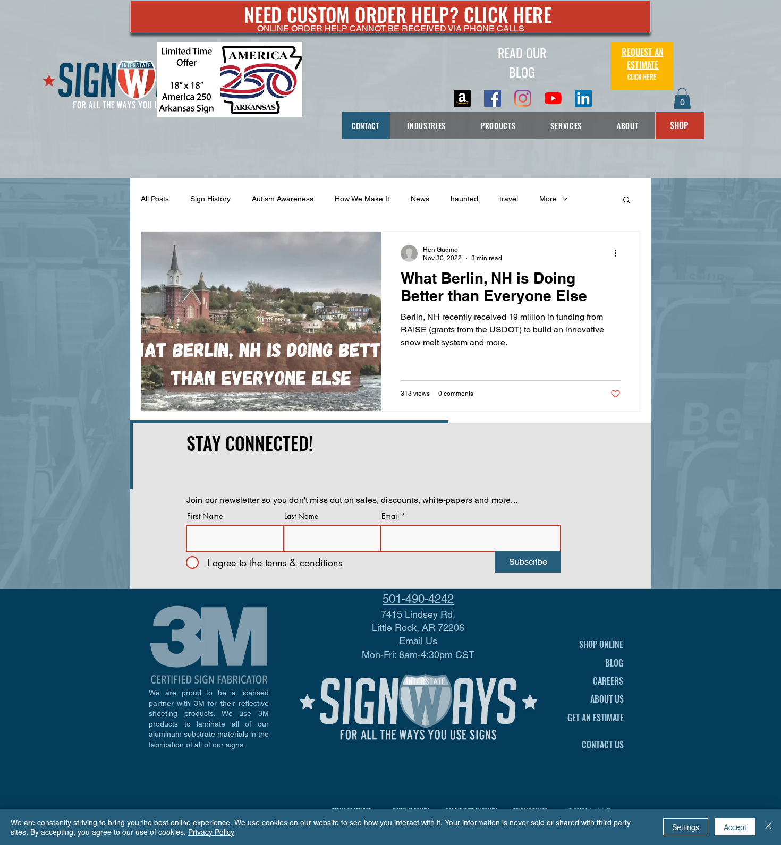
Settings (685, 827)
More (548, 198)
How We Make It (362, 198)
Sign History (210, 198)
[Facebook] (492, 98)
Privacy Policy (211, 831)
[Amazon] (462, 98)
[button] (682, 98)
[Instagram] (522, 98)
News (420, 198)
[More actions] (619, 253)
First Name (205, 516)
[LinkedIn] (583, 98)
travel (508, 198)
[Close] (768, 827)
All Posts (155, 198)
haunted (464, 198)
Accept (735, 827)
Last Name (301, 516)
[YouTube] (553, 98)
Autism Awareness (282, 198)
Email (390, 516)
